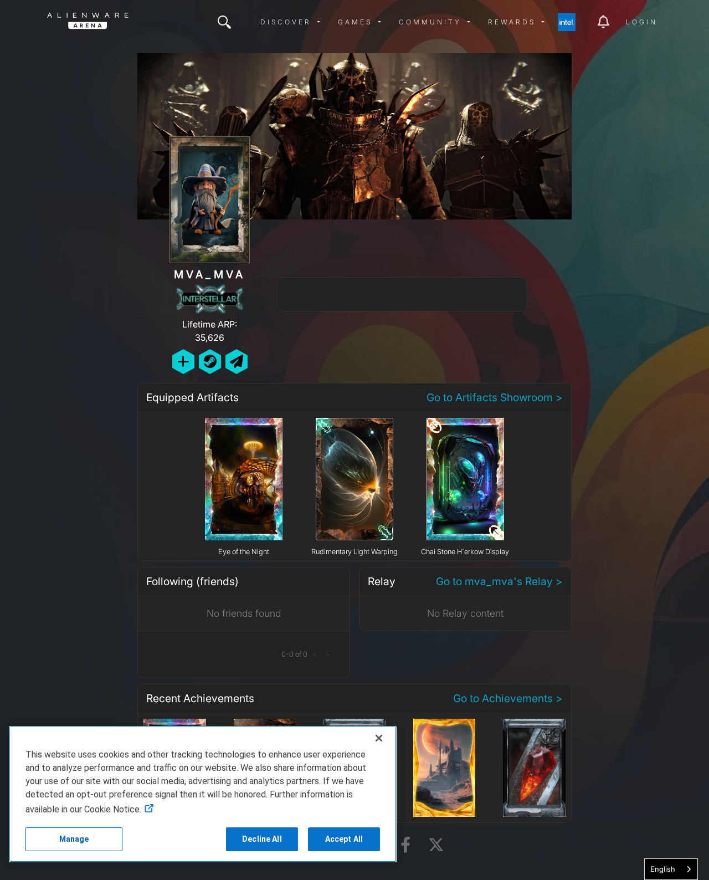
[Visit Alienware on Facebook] (405, 845)
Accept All (344, 839)
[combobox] (671, 869)
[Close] (379, 738)
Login (641, 22)
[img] (224, 22)
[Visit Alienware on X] (436, 845)
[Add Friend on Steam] (210, 361)
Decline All (262, 839)
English (662, 868)
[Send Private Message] (236, 361)
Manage (74, 839)
